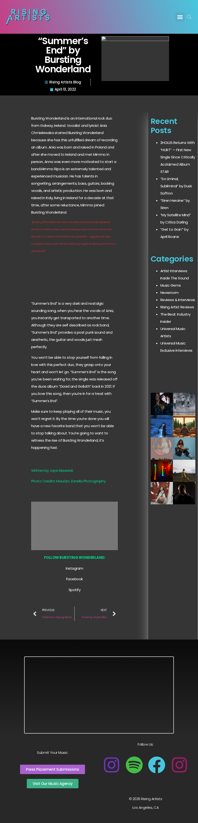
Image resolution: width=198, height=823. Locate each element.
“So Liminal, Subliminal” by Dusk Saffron (176, 186)
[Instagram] (111, 765)
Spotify (75, 589)
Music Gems (170, 285)
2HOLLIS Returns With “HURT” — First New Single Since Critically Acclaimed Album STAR (177, 157)
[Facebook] (156, 765)
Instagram (74, 568)
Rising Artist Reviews (177, 307)
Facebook (74, 578)
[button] (180, 16)
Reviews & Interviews (177, 299)
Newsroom (169, 292)
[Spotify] (134, 765)
